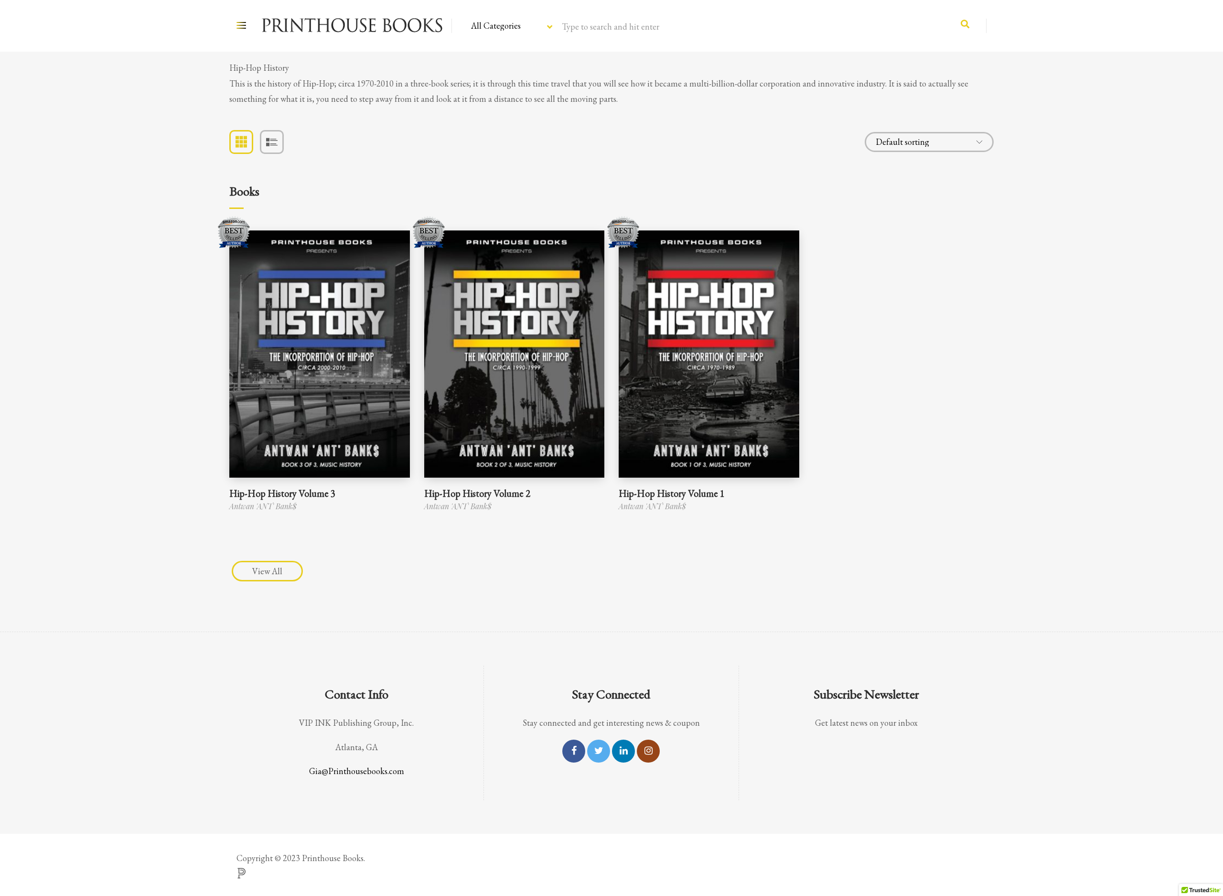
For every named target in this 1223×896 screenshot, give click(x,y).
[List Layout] (272, 142)
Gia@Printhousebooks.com (356, 770)
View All (267, 571)
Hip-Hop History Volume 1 (672, 493)
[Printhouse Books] (351, 25)
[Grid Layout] (241, 142)
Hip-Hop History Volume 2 (477, 493)
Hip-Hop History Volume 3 (282, 493)
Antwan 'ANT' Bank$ (263, 506)
